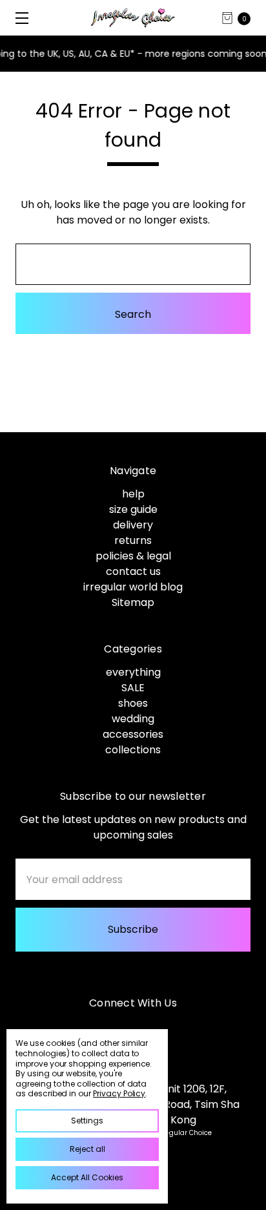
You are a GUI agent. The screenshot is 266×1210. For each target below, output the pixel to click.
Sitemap (133, 602)
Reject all (87, 1148)
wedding (133, 718)
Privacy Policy (119, 1093)
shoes (133, 703)
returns (133, 540)
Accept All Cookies (87, 1177)
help (133, 493)
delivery (133, 524)
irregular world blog (133, 586)
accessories (133, 734)
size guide (133, 509)
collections (133, 749)
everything (133, 672)
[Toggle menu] (18, 18)
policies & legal (133, 555)
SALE (133, 687)
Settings (87, 1120)
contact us (133, 571)
